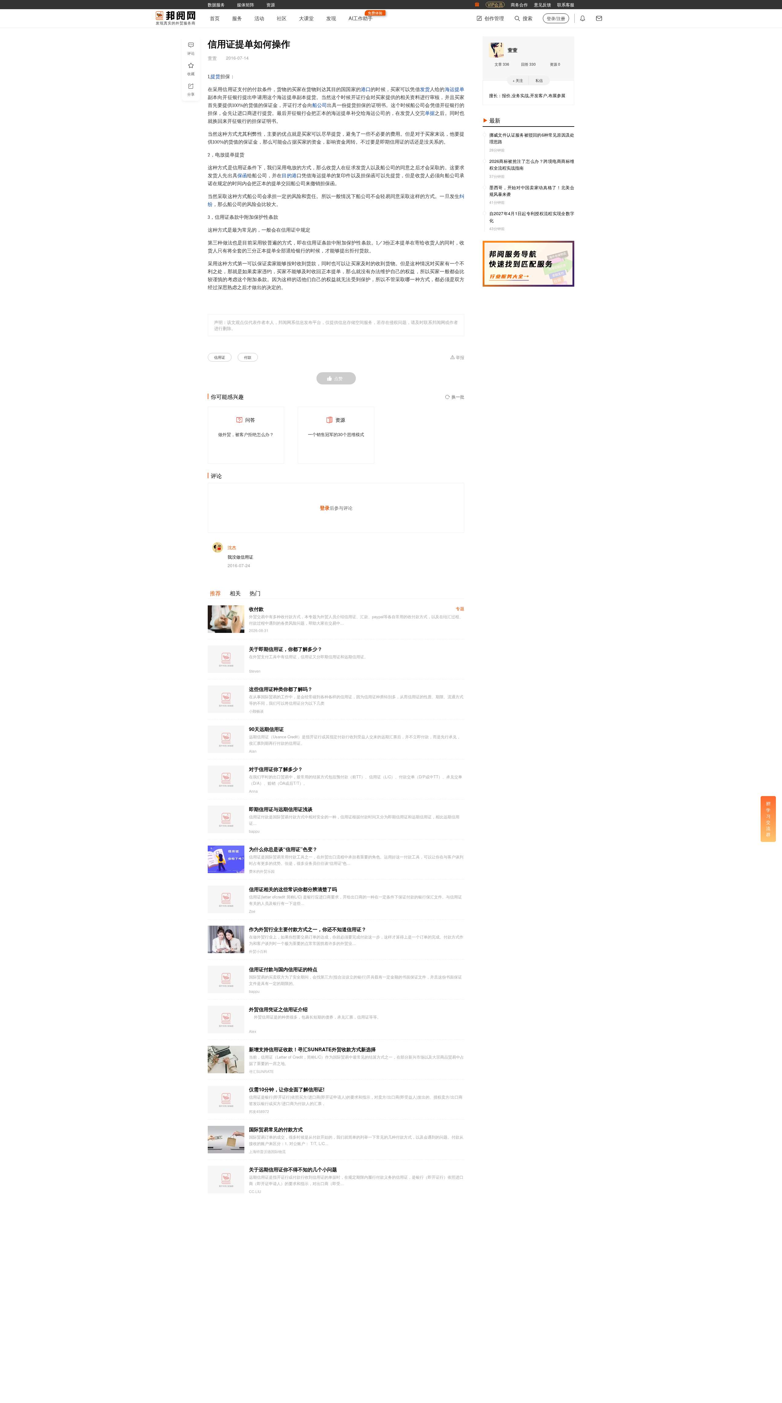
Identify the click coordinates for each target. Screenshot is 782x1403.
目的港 (289, 175)
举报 (460, 357)
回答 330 (528, 64)
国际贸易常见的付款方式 (276, 1129)
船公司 (319, 105)
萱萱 (512, 49)
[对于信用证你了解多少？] (226, 779)
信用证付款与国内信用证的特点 (283, 969)
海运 (450, 89)
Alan (253, 751)
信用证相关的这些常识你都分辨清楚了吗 (293, 889)
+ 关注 (518, 80)
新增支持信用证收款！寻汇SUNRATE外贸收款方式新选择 (312, 1049)
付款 (247, 357)
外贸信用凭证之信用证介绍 (278, 1009)
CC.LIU (255, 1191)
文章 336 (502, 64)
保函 (242, 175)
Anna (253, 791)
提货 (215, 76)
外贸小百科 (258, 951)
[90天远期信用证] (226, 739)
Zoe (252, 911)
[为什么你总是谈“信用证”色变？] (226, 859)
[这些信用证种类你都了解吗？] (226, 699)
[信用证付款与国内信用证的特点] (226, 979)
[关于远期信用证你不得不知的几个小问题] (226, 1179)
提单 (459, 89)
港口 (366, 89)
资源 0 (555, 64)
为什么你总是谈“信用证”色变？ (283, 849)
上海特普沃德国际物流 (267, 1151)
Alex (252, 1031)
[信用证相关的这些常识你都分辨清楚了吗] (226, 899)
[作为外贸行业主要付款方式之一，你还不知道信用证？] (226, 939)
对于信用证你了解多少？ (276, 769)
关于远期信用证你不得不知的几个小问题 (293, 1169)
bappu (254, 831)
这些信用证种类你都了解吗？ (280, 688)
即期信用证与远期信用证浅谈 (280, 809)
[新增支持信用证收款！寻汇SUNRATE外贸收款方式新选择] (226, 1059)
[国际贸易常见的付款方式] (226, 1139)
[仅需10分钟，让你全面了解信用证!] (226, 1099)
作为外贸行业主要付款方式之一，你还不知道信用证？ (307, 929)
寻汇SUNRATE (261, 1071)
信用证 (219, 357)
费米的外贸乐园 (262, 871)
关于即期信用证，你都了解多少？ (285, 648)
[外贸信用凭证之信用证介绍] (226, 1019)
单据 (430, 113)
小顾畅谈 (256, 711)
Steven (255, 671)
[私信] (599, 18)
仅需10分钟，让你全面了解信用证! (286, 1089)
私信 (539, 80)
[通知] (582, 18)
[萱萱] (496, 50)
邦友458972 (259, 1111)
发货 (425, 89)
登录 (325, 507)
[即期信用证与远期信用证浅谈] (226, 819)
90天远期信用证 (266, 729)
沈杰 (232, 547)
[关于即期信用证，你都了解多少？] (226, 659)
